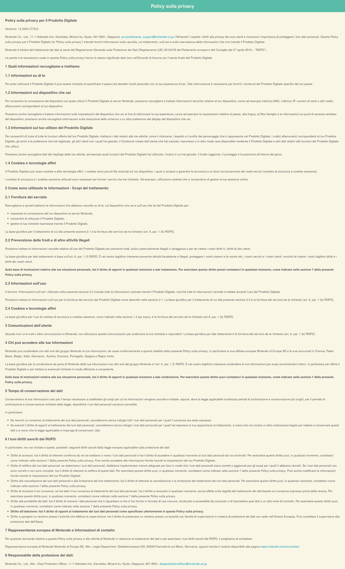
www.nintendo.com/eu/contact (280, 546)
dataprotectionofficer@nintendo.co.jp (183, 564)
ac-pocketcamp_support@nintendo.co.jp (147, 37)
